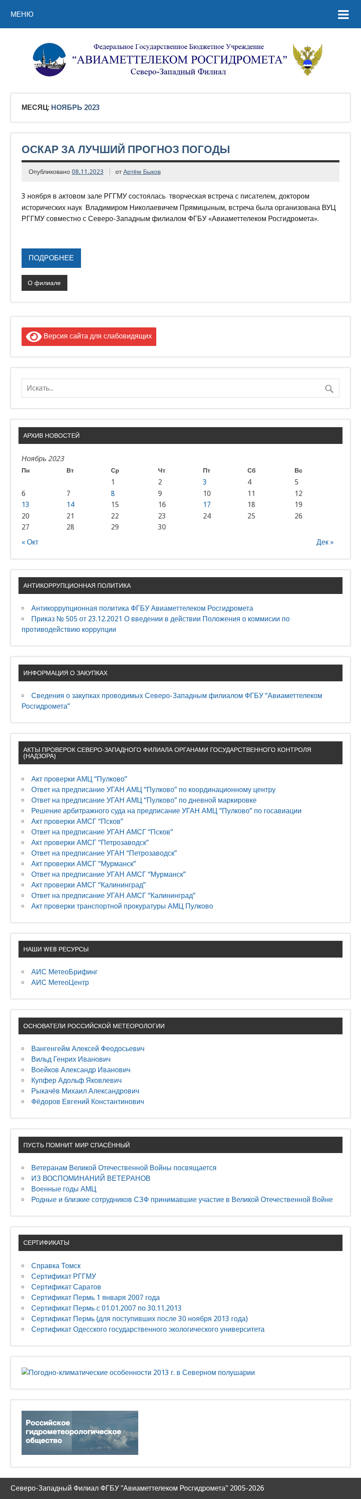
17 (207, 504)
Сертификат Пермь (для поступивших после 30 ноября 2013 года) (139, 1319)
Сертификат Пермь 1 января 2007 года (95, 1297)
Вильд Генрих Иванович (71, 1059)
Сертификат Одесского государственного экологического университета (148, 1329)
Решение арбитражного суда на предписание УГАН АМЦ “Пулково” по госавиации (166, 811)
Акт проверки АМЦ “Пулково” (79, 779)
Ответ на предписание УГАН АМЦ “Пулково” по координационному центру (153, 789)
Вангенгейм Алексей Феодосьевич (87, 1048)
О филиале (44, 282)
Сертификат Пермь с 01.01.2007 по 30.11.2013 (106, 1308)
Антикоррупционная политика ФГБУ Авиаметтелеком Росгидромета (142, 608)
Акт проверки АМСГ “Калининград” (88, 885)
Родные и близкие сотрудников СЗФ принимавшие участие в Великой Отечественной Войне (182, 1199)
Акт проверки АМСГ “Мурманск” (83, 864)
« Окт (30, 542)
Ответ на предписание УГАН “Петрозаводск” (104, 853)
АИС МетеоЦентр (60, 982)
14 (70, 504)
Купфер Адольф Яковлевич (76, 1080)
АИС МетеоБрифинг (64, 972)
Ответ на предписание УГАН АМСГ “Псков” (102, 832)
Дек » (325, 542)
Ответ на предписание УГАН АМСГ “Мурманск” (108, 874)
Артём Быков (142, 171)
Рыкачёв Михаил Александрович (85, 1091)
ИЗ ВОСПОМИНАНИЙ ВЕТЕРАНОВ (91, 1178)
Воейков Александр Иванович (80, 1070)
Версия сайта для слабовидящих (97, 336)
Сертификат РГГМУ (63, 1276)
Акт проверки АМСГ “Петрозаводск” (90, 842)
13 (25, 504)
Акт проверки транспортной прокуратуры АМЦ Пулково (122, 906)
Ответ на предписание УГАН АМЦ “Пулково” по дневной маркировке (144, 800)
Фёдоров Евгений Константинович (87, 1101)
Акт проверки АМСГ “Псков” (77, 821)
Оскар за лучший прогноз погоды (126, 149)
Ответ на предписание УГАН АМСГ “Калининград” (113, 895)
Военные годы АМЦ (63, 1189)
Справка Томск (56, 1266)
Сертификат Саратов (66, 1287)
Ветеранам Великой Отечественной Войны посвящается (124, 1168)
